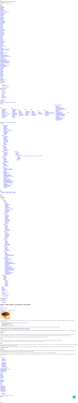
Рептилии (6, 247)
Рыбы (6, 252)
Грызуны (6, 225)
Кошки (6, 203)
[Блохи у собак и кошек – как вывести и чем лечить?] (5, 319)
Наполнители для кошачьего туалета (5, 369)
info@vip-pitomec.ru (3, 88)
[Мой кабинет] (0, 190)
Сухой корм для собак (3, 371)
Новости (1, 374)
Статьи (1, 379)
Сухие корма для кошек (3, 368)
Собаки (6, 214)
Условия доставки (2, 387)
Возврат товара (2, 388)
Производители (2, 380)
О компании (5, 276)
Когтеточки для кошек (3, 370)
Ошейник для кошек (6, 351)
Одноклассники (4, 302)
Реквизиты (1, 375)
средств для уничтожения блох (26, 330)
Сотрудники (2, 376)
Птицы (6, 240)
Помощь (1, 384)
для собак (32, 351)
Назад (5, 200)
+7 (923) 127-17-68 (3, 99)
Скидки (1, 383)
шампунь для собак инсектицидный (49, 330)
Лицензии (1, 377)
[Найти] (1, 4)
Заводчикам (2, 381)
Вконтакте (3, 91)
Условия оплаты (2, 386)
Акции (1, 382)
